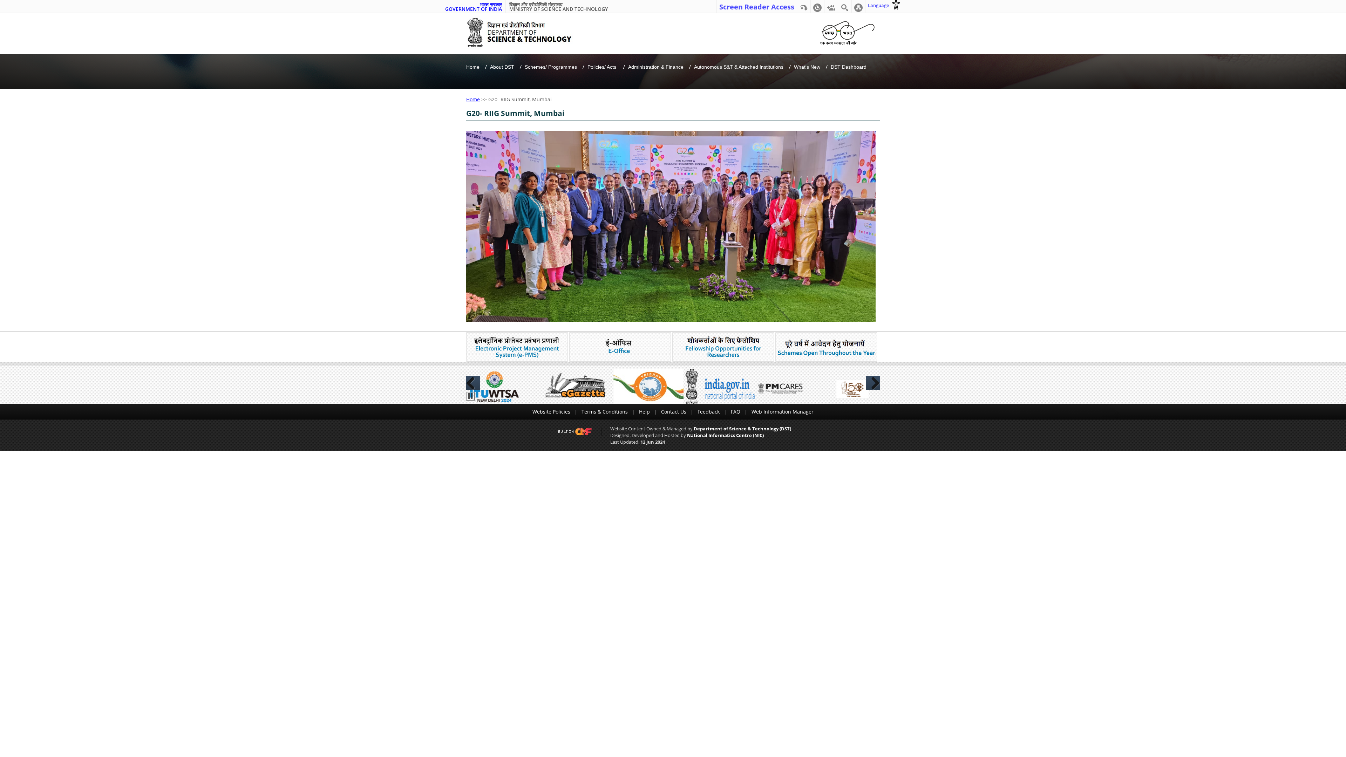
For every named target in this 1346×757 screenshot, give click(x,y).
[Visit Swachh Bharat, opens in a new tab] (847, 31)
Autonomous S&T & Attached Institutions (738, 67)
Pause (470, 396)
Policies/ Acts (602, 67)
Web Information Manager (783, 411)
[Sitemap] (858, 6)
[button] (817, 6)
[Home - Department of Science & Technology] (524, 32)
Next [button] (873, 383)
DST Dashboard (848, 67)
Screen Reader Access (756, 6)
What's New (807, 67)
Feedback (709, 411)
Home (473, 67)
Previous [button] (473, 383)
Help (644, 411)
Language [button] (878, 5)
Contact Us (673, 411)
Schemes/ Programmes (551, 67)
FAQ (735, 411)
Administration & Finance (656, 67)
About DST (502, 67)
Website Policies (551, 411)
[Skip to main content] (804, 6)
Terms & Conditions (605, 411)
